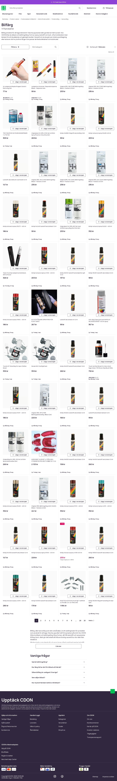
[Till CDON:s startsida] (3, 8)
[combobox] (45, 8)
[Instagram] (55, 776)
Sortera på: (94, 47)
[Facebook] (62, 776)
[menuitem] (7, 14)
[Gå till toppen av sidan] (112, 691)
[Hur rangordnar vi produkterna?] (87, 47)
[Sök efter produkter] (79, 8)
